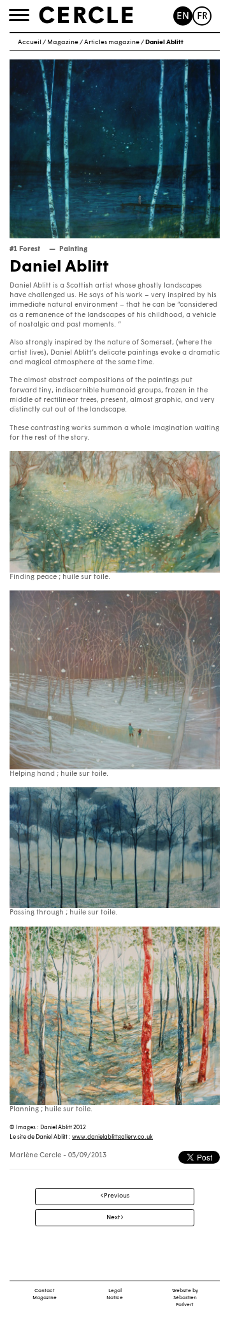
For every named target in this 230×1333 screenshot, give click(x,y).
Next (113, 1218)
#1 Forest (25, 249)
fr (202, 17)
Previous (116, 1196)
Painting (73, 249)
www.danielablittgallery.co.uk (112, 1137)
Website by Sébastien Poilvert (185, 1297)
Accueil (29, 42)
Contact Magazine (44, 1294)
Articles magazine (112, 42)
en (182, 17)
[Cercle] (86, 15)
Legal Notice (114, 1294)
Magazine (62, 42)
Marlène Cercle (35, 1155)
